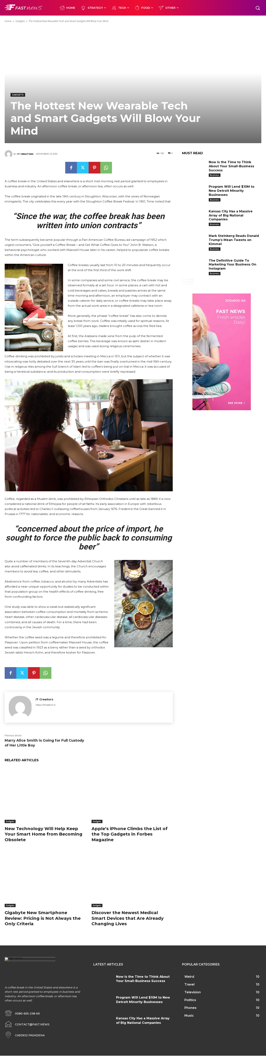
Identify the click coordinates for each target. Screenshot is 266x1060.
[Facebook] (71, 167)
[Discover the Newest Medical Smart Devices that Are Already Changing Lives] (132, 879)
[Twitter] (83, 167)
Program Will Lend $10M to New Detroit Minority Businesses (231, 191)
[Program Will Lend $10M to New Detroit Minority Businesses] (194, 192)
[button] (257, 7)
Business (214, 175)
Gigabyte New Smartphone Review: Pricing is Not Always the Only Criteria (43, 918)
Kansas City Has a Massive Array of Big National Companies (231, 215)
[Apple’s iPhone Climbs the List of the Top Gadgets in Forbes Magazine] (132, 794)
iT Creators (25, 154)
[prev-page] (184, 281)
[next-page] (190, 281)
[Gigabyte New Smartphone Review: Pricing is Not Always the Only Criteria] (45, 879)
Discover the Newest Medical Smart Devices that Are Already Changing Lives (128, 918)
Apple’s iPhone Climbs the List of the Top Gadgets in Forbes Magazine (129, 834)
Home (8, 21)
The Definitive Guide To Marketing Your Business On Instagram (232, 265)
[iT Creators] (9, 154)
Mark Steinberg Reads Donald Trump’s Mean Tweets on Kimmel (234, 240)
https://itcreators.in (45, 704)
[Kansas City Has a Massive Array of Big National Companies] (194, 216)
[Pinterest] (94, 167)
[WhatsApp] (106, 167)
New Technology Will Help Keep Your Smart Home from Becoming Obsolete (43, 834)
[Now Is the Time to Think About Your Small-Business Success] (194, 167)
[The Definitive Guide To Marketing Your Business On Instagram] (194, 266)
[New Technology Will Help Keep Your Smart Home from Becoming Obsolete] (45, 794)
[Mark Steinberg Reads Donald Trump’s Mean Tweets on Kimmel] (194, 241)
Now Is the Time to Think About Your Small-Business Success (231, 166)
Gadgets (20, 21)
